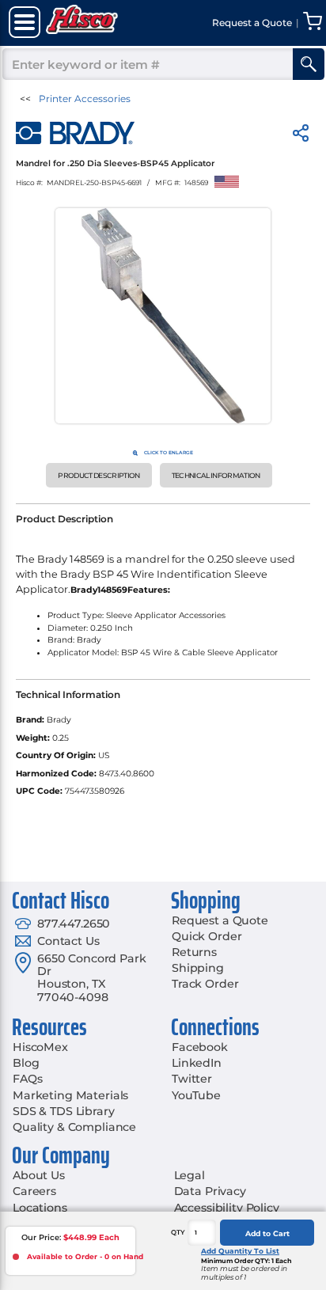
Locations (40, 1207)
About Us (39, 1175)
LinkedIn (197, 1063)
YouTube (196, 1095)
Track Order (205, 983)
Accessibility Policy (226, 1207)
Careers (34, 1191)
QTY (178, 1232)
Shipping (198, 968)
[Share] (300, 135)
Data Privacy (210, 1191)
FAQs (27, 1078)
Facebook (200, 1047)
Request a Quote (220, 920)
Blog (26, 1063)
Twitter (192, 1078)
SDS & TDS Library (64, 1111)
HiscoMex (40, 1047)
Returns (194, 952)
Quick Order (206, 936)
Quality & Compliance (74, 1127)
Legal (189, 1175)
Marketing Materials (70, 1095)
